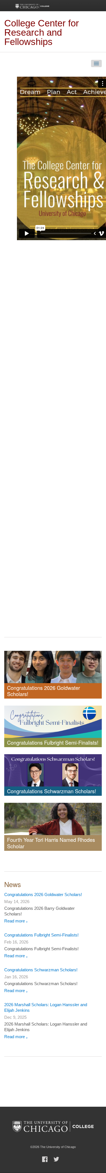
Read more (14, 921)
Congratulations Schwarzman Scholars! (40, 969)
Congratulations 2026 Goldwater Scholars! (43, 894)
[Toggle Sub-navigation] (96, 63)
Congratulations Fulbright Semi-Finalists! (41, 935)
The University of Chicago (53, 1126)
